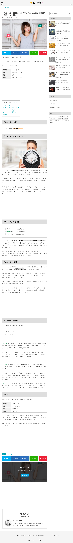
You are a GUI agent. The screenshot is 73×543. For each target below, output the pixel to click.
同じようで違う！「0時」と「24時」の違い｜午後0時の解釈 (62, 37)
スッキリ (35, 540)
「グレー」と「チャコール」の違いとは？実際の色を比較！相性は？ (62, 59)
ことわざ (52, 116)
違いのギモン (54, 107)
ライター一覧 (31, 535)
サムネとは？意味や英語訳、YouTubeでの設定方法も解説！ (62, 81)
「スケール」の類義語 (9, 113)
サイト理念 (16, 535)
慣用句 (52, 120)
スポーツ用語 (66, 116)
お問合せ (56, 535)
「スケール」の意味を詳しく (11, 107)
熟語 (52, 122)
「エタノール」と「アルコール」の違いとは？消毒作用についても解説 (62, 23)
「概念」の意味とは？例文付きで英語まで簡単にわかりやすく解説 (62, 30)
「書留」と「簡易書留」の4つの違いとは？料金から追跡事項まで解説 (62, 74)
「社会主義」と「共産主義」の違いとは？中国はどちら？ (62, 66)
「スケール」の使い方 (9, 109)
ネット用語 (53, 118)
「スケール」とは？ (8, 105)
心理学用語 (65, 118)
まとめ (5, 114)
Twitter (25, 475)
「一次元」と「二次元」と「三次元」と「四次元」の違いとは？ (62, 44)
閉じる (15, 102)
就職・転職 (53, 100)
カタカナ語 (10, 454)
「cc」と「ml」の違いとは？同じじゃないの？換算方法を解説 (63, 51)
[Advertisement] (24, 90)
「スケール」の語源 (8, 111)
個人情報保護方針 (40, 535)
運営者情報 (23, 535)
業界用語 (67, 120)
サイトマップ (49, 535)
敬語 (62, 120)
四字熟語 (59, 118)
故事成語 (57, 120)
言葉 (4, 454)
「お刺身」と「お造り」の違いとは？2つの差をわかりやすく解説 (62, 88)
